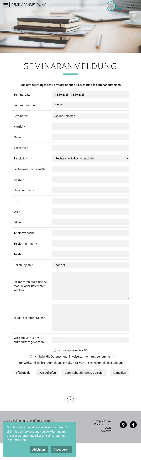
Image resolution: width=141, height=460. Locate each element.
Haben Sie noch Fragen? (29, 318)
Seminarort (21, 116)
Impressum (103, 421)
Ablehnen (38, 449)
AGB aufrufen (47, 373)
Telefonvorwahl (24, 233)
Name (17, 137)
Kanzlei (18, 126)
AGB (108, 428)
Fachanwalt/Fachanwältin (30, 169)
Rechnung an (22, 265)
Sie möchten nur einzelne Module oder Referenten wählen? (30, 286)
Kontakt (106, 431)
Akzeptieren (61, 449)
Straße (18, 180)
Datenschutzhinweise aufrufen (84, 373)
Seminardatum (23, 94)
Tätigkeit (19, 158)
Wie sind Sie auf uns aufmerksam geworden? (29, 340)
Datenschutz (102, 424)
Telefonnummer (24, 243)
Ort (16, 212)
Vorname (20, 148)
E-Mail (17, 222)
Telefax (18, 254)
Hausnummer (23, 190)
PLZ (16, 201)
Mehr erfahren (16, 440)
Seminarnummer (25, 105)
